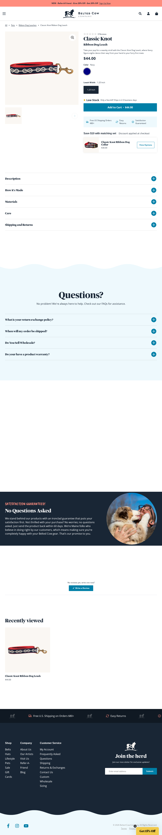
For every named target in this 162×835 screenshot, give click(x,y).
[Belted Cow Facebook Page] (8, 828)
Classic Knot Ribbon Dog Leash (23, 676)
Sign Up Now (105, 3)
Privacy (132, 828)
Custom (44, 777)
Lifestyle (10, 758)
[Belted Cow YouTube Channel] (26, 828)
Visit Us (24, 758)
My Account (47, 749)
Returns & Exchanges (52, 767)
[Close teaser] (135, 826)
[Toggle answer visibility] (154, 320)
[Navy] (87, 71)
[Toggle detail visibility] (154, 179)
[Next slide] (74, 116)
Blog (22, 772)
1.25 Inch (91, 89)
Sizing (43, 786)
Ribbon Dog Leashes (28, 25)
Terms (124, 828)
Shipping (45, 763)
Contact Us (46, 772)
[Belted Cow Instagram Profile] (17, 828)
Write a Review (84, 589)
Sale (7, 767)
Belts (8, 749)
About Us (25, 749)
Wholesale (46, 781)
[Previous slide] (9, 116)
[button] (4, 13)
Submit (149, 771)
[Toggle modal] (72, 37)
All (6, 25)
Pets (13, 25)
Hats (8, 754)
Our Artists (26, 754)
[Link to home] (81, 13)
